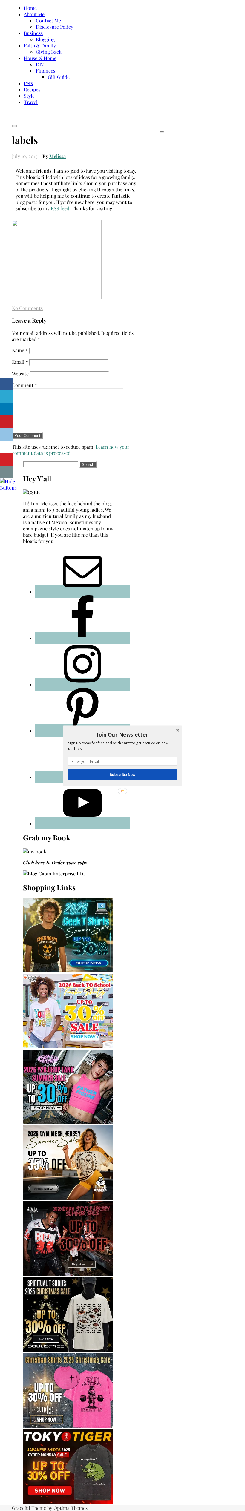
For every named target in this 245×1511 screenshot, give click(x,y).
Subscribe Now (122, 774)
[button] (122, 734)
